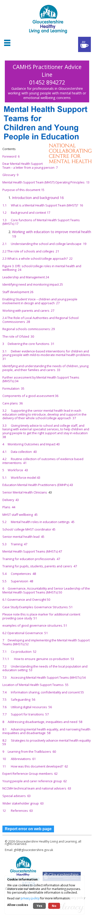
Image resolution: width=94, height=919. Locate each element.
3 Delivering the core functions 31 (28, 344)
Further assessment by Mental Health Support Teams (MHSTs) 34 (40, 379)
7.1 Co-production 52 (19, 651)
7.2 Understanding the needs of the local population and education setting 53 (44, 668)
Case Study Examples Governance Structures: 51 (37, 607)
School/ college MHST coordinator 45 (28, 529)
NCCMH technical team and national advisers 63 (36, 788)
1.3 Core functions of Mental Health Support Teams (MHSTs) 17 (41, 222)
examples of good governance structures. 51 (34, 625)
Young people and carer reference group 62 (34, 781)
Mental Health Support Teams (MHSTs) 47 (32, 551)
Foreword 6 (11, 156)
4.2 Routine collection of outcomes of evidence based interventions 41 (42, 461)
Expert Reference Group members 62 (30, 773)
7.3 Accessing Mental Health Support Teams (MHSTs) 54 (44, 677)
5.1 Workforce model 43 (21, 477)
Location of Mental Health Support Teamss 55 (35, 685)
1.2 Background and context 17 (26, 212)
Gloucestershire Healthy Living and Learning (46, 841)
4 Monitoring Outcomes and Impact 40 (31, 444)
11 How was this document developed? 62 (35, 766)
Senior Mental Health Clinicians (25, 492)
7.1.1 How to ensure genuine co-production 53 (38, 659)
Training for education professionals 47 (31, 559)
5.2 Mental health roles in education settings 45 (38, 522)
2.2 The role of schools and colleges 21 (30, 251)
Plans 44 (8, 507)
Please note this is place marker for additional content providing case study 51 (41, 616)
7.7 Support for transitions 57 (25, 714)
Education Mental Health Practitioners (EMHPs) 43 (37, 485)
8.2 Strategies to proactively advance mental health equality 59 (46, 742)
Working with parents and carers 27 (28, 310)
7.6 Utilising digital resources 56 (27, 707)
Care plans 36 (12, 403)
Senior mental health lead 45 (23, 536)
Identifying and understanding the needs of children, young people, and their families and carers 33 (45, 368)
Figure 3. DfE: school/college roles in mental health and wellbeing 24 (41, 268)
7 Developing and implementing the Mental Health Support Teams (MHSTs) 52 (46, 642)
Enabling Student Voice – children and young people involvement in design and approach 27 (39, 301)
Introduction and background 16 (38, 197)
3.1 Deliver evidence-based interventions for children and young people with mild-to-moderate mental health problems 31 (46, 355)
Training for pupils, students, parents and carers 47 (39, 566)
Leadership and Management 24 (25, 277)
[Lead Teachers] (84, 44)
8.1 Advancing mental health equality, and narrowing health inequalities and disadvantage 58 (46, 731)
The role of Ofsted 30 (18, 336)
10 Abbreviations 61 (19, 759)
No (54, 906)
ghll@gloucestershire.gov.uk (33, 850)
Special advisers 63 (16, 796)
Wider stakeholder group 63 (23, 803)
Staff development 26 (17, 292)
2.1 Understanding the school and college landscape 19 (44, 244)
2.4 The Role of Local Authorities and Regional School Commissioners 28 (40, 320)
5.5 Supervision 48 (17, 581)
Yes (39, 906)
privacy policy (30, 898)
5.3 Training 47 (14, 544)
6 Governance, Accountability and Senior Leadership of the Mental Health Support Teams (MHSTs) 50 (46, 590)
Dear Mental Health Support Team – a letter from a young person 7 (30, 165)
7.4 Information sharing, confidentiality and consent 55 (43, 692)
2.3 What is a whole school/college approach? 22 (37, 258)
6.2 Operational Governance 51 (25, 633)
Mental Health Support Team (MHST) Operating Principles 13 (45, 182)
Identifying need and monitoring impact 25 (32, 284)
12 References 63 (17, 810)
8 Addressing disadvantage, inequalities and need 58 (42, 722)
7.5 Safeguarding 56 (18, 699)
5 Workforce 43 (15, 470)
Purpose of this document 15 (23, 190)
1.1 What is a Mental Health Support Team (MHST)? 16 (42, 205)
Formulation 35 (13, 388)
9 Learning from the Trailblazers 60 (29, 751)
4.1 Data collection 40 (19, 451)
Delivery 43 (10, 500)
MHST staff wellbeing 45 (20, 514)
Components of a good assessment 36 (30, 396)
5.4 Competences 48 (19, 573)
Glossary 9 (10, 175)
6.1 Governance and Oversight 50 (26, 599)
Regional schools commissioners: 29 (28, 329)
